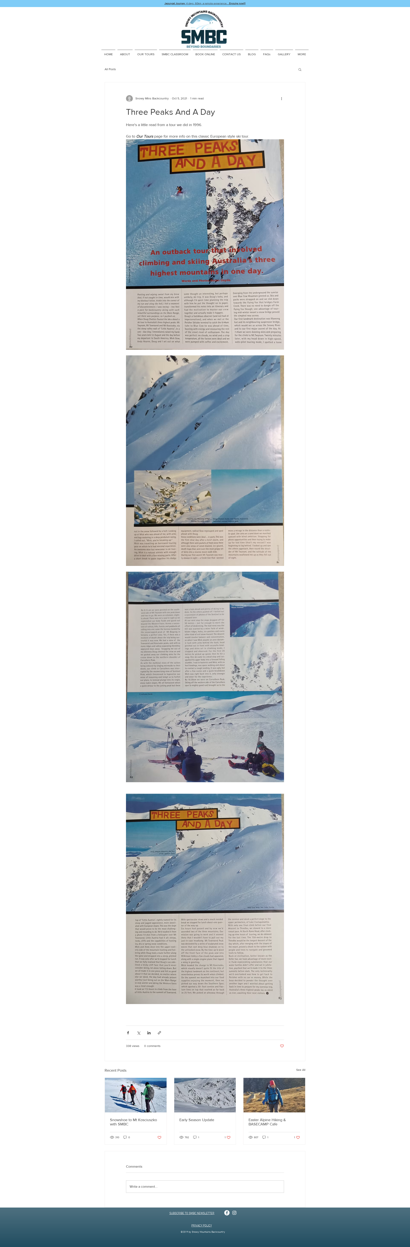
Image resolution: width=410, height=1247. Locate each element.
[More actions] (281, 98)
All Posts (110, 69)
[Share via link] (159, 1033)
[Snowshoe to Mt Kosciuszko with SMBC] (136, 1095)
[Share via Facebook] (128, 1033)
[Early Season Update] (205, 1095)
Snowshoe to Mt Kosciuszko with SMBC (133, 1122)
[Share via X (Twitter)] (138, 1033)
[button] (300, 69)
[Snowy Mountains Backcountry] (227, 1212)
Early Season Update (196, 1120)
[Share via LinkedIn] (149, 1033)
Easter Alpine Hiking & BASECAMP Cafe (267, 1122)
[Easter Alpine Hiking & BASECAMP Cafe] (274, 1095)
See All (300, 1069)
